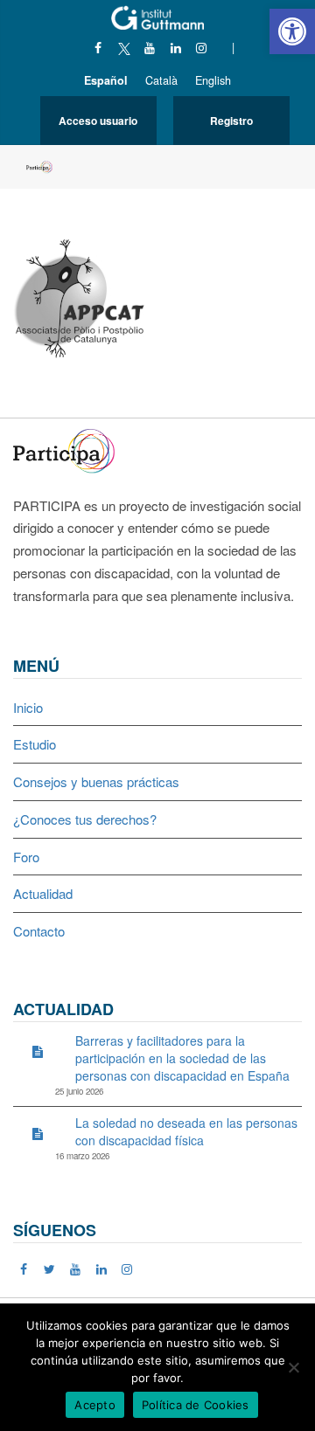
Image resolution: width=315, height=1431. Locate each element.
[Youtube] (150, 47)
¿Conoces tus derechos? (85, 819)
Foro (26, 856)
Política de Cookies (195, 1405)
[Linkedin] (175, 47)
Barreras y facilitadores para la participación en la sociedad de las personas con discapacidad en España (182, 1058)
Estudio (34, 744)
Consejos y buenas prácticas (96, 781)
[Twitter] (50, 1268)
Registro (231, 120)
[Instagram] (202, 47)
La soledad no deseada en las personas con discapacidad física (186, 1131)
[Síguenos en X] (124, 47)
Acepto (95, 1405)
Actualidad (43, 893)
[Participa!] (69, 448)
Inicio (28, 707)
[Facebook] (98, 47)
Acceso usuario (98, 120)
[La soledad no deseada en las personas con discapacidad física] (37, 1133)
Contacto (39, 931)
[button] (292, 31)
